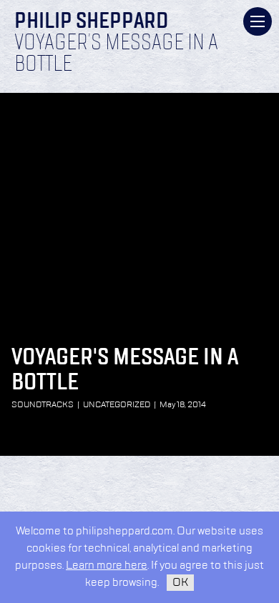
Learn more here (106, 565)
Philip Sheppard (91, 22)
